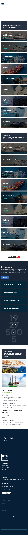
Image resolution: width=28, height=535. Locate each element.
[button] (25, 4)
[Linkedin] (3, 493)
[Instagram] (5, 493)
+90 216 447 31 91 (8, 483)
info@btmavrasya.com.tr (8, 489)
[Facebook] (8, 493)
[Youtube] (10, 493)
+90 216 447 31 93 (8, 486)
